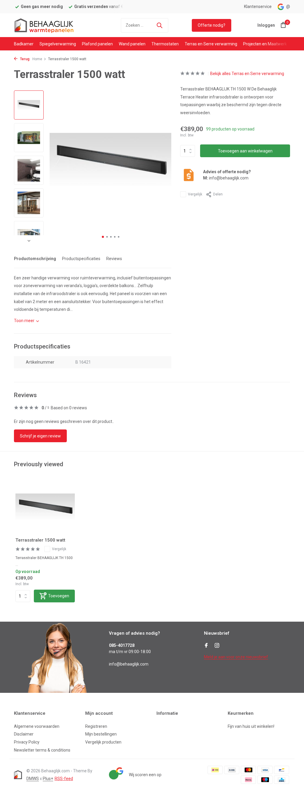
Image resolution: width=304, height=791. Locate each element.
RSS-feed (64, 778)
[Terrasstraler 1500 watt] (45, 506)
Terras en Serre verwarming (211, 44)
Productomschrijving (35, 258)
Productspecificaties (81, 258)
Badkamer (24, 44)
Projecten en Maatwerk (265, 44)
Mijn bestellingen (101, 734)
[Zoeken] (159, 25)
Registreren (96, 726)
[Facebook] (206, 646)
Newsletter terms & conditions (42, 750)
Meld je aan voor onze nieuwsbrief (236, 657)
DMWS (32, 778)
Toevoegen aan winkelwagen (245, 151)
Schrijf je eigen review (40, 436)
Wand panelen (132, 44)
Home (37, 59)
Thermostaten (165, 44)
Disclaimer (24, 734)
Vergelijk (195, 194)
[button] (103, 237)
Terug (24, 59)
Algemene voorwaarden (36, 726)
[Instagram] (217, 646)
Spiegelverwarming (57, 44)
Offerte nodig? (211, 25)
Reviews (114, 258)
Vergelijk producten (103, 742)
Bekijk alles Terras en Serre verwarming (247, 73)
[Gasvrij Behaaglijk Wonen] (43, 25)
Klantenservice (258, 6)
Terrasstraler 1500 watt (40, 540)
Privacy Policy (26, 742)
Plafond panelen (97, 44)
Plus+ (48, 778)
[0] (281, 25)
